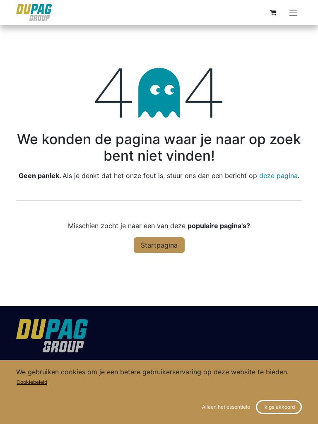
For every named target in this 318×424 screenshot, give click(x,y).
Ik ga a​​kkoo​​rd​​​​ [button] (279, 407)
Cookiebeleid (32, 382)
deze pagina (278, 175)
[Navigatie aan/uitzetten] (293, 12)
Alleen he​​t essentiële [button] (226, 407)
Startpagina (159, 245)
